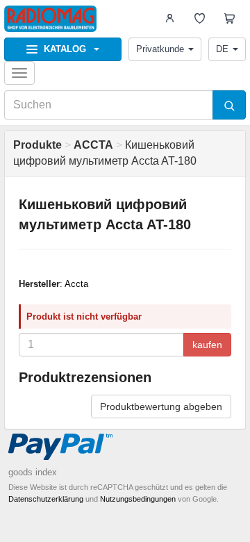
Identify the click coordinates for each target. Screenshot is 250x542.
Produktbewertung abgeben (161, 406)
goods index (32, 472)
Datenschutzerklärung (45, 499)
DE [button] (222, 49)
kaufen (207, 344)
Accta (76, 284)
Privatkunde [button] (160, 49)
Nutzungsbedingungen (138, 499)
